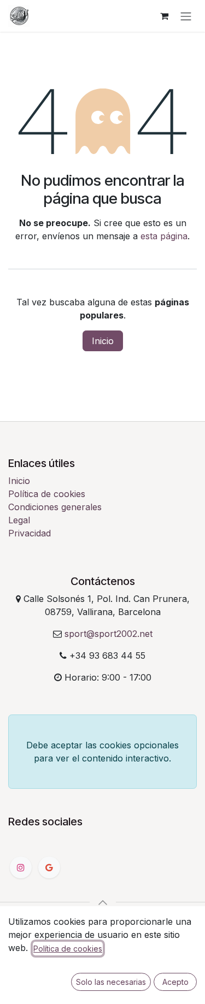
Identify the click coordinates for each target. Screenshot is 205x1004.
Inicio (103, 340)
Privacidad (29, 533)
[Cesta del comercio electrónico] (164, 16)
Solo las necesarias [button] (111, 982)
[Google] (49, 867)
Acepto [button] (175, 982)
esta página (164, 236)
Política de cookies (46, 493)
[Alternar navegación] (186, 15)
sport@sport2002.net (109, 633)
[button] (103, 902)
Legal (19, 520)
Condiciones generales (55, 506)
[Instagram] (21, 867)
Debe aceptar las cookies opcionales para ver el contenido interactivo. (102, 752)
